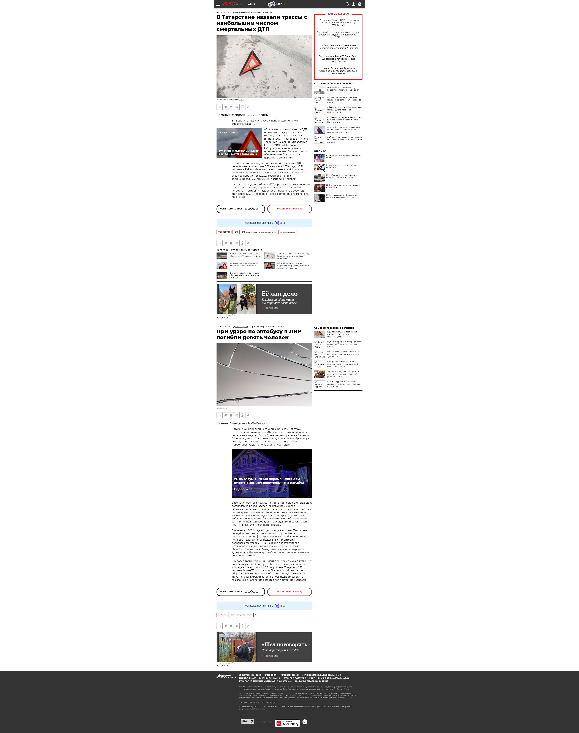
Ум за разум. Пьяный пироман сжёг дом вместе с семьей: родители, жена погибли (269, 481)
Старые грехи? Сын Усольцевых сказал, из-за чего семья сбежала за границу (344, 99)
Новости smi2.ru (227, 315)
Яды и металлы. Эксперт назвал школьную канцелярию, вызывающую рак (342, 334)
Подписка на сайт (247, 678)
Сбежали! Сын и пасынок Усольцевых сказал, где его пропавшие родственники (344, 109)
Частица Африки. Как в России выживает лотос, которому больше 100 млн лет (343, 384)
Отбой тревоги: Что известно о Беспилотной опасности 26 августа (338, 46)
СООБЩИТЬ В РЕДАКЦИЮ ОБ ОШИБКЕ (311, 681)
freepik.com (222, 408)
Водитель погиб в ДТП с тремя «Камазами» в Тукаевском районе (245, 254)
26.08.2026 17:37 (224, 327)
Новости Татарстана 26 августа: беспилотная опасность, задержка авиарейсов (338, 71)
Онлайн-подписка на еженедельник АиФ (322, 675)
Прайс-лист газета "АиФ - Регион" (299, 678)
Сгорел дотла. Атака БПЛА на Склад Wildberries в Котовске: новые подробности (338, 59)
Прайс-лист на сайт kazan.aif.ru (333, 678)
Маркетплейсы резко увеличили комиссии (341, 166)
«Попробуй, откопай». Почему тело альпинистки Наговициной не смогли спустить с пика (344, 129)
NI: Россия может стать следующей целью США (343, 186)
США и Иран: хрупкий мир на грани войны (343, 156)
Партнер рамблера (264, 722)
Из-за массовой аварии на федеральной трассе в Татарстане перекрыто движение (293, 265)
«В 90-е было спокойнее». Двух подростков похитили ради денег (343, 88)
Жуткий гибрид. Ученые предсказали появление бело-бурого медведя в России (344, 344)
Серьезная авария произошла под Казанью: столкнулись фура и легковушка (293, 256)
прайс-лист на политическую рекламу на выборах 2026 (265, 681)
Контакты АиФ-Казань (269, 678)
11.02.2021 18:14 (223, 12)
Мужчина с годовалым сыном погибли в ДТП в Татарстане (243, 264)
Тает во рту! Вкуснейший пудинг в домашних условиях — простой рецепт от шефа (343, 374)
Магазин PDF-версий (289, 675)
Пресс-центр (270, 675)
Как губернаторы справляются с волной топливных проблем (341, 176)
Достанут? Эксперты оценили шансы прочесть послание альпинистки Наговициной (344, 119)
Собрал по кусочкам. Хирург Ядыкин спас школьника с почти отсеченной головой (344, 139)
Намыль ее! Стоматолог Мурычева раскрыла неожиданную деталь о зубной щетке (343, 354)
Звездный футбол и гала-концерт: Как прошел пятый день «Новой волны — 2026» (338, 35)
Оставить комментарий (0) (289, 209)
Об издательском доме (250, 675)
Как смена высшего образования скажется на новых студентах (341, 196)
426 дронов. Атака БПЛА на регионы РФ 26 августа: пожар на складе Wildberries (338, 23)
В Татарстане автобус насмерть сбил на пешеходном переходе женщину (244, 275)
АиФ (241, 100)
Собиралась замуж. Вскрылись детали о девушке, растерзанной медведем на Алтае (342, 364)
